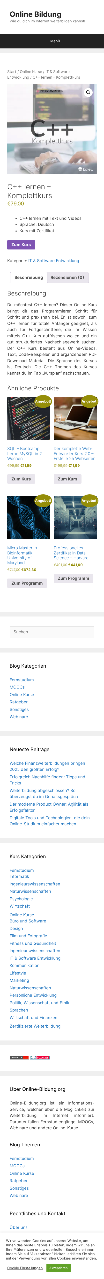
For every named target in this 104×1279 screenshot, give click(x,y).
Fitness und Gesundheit (33, 943)
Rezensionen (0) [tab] (67, 277)
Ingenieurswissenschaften (35, 884)
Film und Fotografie (28, 935)
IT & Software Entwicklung (53, 260)
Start (11, 71)
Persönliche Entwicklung (33, 995)
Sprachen (19, 1010)
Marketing (19, 980)
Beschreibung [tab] (29, 277)
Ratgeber (19, 701)
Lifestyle (18, 973)
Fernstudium (22, 679)
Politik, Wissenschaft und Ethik (39, 1002)
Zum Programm (27, 583)
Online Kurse (31, 71)
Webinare (19, 716)
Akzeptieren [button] (58, 1268)
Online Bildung (35, 14)
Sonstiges (19, 709)
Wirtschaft (20, 906)
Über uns (19, 1227)
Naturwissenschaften (30, 891)
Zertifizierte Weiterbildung (35, 1026)
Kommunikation (24, 965)
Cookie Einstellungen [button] (25, 1268)
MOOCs (17, 687)
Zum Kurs (21, 244)
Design (16, 928)
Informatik (19, 876)
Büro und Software (28, 921)
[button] (88, 92)
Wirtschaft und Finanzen (33, 1017)
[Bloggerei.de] (40, 1058)
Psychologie (21, 898)
